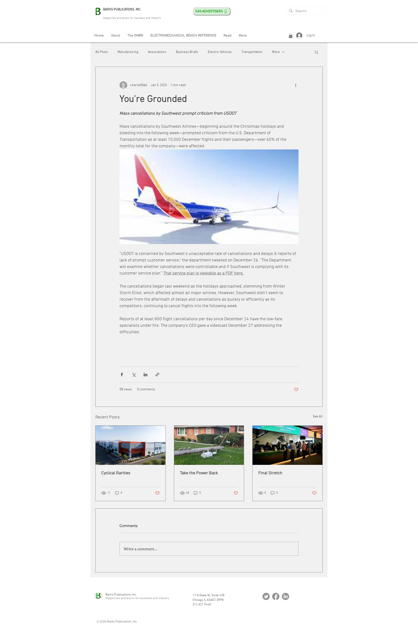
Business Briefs (187, 52)
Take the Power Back (199, 473)
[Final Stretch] (287, 445)
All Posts (101, 52)
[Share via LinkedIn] (145, 374)
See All (318, 417)
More (276, 52)
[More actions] (296, 85)
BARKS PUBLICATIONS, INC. (122, 9)
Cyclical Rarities (115, 473)
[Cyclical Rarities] (130, 445)
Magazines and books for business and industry (132, 18)
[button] (291, 35)
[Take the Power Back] (209, 445)
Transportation (251, 52)
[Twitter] (266, 596)
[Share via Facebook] (121, 374)
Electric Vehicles (220, 52)
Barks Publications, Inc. (121, 595)
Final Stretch (270, 473)
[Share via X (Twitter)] (133, 374)
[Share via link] (157, 374)
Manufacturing (128, 52)
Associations (157, 52)
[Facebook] (275, 596)
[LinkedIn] (285, 596)
